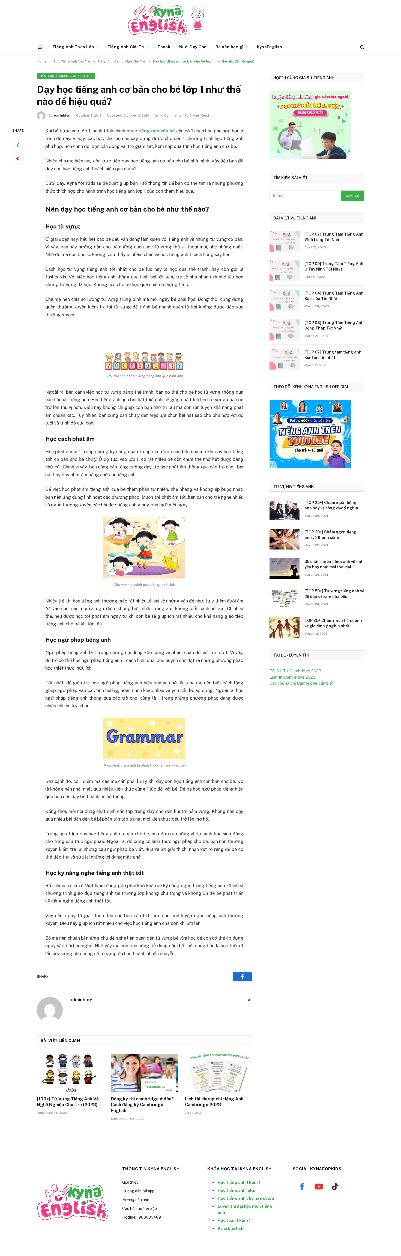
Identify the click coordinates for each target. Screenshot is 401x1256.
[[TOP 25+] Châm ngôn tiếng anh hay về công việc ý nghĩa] (285, 509)
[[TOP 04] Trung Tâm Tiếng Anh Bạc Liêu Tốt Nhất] (285, 300)
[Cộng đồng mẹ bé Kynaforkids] (157, 20)
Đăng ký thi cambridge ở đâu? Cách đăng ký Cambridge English (142, 1105)
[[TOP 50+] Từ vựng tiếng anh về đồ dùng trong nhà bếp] (285, 598)
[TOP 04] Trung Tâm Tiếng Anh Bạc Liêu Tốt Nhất (334, 296)
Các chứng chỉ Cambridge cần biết (302, 683)
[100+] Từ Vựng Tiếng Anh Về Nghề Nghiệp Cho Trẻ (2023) (68, 1101)
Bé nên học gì (230, 46)
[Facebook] (17, 145)
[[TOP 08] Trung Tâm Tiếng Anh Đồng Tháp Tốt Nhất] (285, 329)
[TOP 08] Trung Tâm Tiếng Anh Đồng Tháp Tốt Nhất (334, 325)
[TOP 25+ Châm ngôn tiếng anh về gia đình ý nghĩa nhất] (285, 627)
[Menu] (40, 47)
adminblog (61, 115)
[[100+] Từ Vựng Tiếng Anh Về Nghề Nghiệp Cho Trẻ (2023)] (70, 1073)
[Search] (361, 47)
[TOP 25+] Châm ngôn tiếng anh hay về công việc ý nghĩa (331, 505)
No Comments (170, 115)
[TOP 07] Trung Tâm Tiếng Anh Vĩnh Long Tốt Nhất (334, 237)
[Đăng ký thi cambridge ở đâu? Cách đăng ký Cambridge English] (144, 1073)
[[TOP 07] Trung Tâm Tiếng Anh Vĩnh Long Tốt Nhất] (285, 241)
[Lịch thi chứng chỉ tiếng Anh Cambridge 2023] (218, 1073)
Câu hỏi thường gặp (139, 1208)
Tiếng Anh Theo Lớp (73, 46)
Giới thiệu (130, 1182)
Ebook (164, 46)
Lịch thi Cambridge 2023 (293, 677)
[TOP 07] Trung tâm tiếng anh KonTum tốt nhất (332, 355)
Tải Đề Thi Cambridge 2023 (295, 671)
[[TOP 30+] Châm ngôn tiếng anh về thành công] (285, 539)
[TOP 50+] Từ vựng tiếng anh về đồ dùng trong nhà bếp (334, 594)
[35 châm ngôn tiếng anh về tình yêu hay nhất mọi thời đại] (285, 568)
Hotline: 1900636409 (141, 1217)
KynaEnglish (269, 46)
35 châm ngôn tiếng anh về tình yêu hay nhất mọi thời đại (334, 564)
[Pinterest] (17, 159)
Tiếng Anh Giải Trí (125, 46)
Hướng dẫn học (135, 1200)
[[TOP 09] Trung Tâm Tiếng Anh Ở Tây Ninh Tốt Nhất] (285, 270)
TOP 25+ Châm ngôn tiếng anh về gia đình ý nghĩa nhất (333, 623)
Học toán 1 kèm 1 (234, 1220)
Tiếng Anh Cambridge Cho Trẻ (66, 76)
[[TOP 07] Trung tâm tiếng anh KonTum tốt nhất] (285, 359)
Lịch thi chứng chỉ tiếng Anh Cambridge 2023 (214, 1101)
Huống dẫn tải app (138, 1191)
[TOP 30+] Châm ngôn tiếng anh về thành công (330, 535)
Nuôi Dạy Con (193, 46)
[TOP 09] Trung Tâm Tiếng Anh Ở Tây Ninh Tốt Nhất (333, 266)
